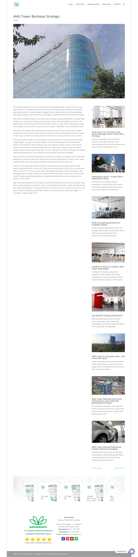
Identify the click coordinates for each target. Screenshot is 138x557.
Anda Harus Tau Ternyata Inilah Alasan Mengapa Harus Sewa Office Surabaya (108, 134)
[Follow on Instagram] (67, 538)
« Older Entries (97, 468)
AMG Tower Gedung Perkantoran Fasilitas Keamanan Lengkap (107, 448)
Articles (16, 20)
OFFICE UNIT (80, 4)
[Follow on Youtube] (72, 538)
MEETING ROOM (93, 4)
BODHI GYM (106, 4)
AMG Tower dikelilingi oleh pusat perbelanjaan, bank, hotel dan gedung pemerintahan (107, 401)
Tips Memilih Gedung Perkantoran (107, 315)
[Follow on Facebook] (63, 538)
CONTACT (117, 4)
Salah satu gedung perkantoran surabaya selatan (106, 223)
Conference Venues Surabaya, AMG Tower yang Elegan (108, 267)
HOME (70, 4)
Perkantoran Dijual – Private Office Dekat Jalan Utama (107, 177)
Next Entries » (120, 468)
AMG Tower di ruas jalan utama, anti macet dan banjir (108, 357)
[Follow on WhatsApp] (76, 538)
